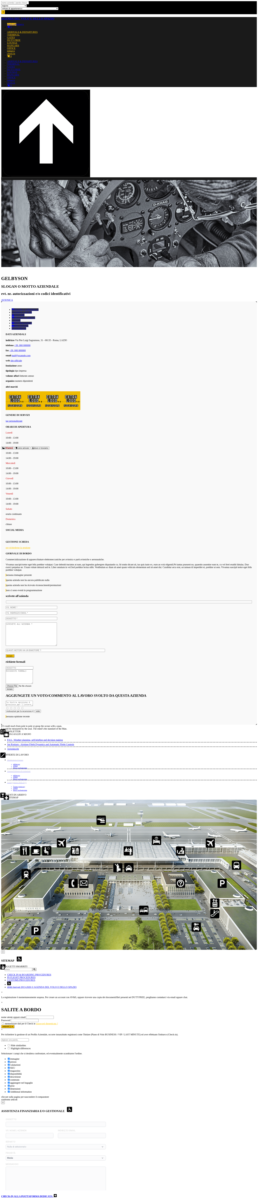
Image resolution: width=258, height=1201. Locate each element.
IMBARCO (7, 1026)
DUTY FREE (13, 40)
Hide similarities (18, 1045)
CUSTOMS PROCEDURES (21, 980)
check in (11, 24)
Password (5, 1020)
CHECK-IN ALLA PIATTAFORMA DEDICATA (27, 1196)
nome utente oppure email (13, 1017)
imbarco (20, 24)
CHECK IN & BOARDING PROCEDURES (29, 974)
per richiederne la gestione (18, 547)
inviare (10, 656)
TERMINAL (13, 34)
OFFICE (11, 48)
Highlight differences (20, 1048)
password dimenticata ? (47, 1023)
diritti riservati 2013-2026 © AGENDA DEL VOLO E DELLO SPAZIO (42, 987)
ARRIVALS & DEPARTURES (22, 32)
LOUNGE (12, 43)
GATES (11, 37)
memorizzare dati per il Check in (20, 1023)
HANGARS (13, 45)
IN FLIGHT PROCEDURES (21, 977)
